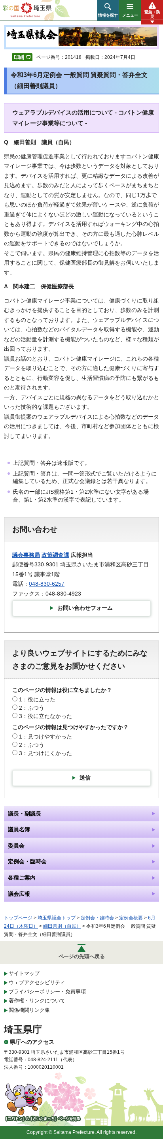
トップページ (18, 918)
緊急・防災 (152, 14)
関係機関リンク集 (29, 1010)
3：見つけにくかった (45, 753)
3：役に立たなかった (45, 716)
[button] (108, 10)
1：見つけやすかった (45, 736)
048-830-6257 (46, 584)
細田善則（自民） (62, 926)
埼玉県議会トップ (57, 918)
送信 (85, 777)
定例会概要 (131, 918)
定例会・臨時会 (97, 918)
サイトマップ (24, 973)
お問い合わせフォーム (85, 608)
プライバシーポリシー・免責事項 (47, 991)
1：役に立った (37, 699)
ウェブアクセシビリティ (37, 982)
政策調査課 (55, 555)
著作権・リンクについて (37, 1001)
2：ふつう (31, 708)
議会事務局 (26, 555)
